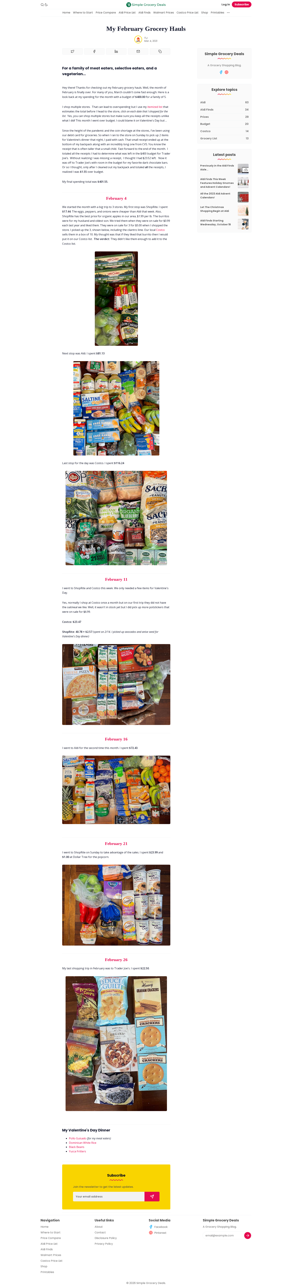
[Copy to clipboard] (160, 51)
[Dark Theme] (46, 4)
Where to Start (83, 12)
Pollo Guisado (77, 1138)
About (99, 1227)
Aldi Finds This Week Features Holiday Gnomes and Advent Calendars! (217, 183)
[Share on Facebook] (94, 51)
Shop (204, 12)
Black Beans (76, 1147)
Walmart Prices (163, 12)
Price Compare (106, 12)
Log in (226, 4)
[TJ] (138, 39)
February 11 (116, 579)
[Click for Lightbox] (116, 298)
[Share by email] (138, 51)
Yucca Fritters (77, 1151)
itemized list (154, 107)
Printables (217, 12)
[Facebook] (221, 72)
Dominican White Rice (82, 1143)
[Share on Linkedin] (116, 51)
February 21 (116, 843)
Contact (100, 1232)
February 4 (116, 198)
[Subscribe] (152, 1196)
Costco (160, 230)
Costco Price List (188, 12)
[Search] (42, 4)
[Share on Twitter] (72, 51)
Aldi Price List (127, 12)
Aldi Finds (144, 12)
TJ (146, 38)
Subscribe (242, 4)
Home (66, 12)
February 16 (116, 739)
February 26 (116, 959)
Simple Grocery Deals (150, 1283)
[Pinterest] (226, 72)
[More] (228, 12)
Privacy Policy (104, 1244)
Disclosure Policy (106, 1238)
